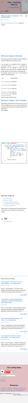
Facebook (3, 379)
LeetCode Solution (10, 390)
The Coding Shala (14, 3)
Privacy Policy (16, 393)
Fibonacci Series (8, 200)
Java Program (19, 390)
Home (2, 23)
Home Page (3, 388)
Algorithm (15, 388)
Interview (10, 388)
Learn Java (3, 389)
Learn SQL (9, 389)
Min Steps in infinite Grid (10, 205)
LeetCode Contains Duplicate (11, 202)
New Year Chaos (8, 198)
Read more (23, 295)
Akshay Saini (25, 394)
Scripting (3, 390)
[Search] (26, 2)
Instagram (3, 381)
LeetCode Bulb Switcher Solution (12, 203)
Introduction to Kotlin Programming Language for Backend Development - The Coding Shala (12, 301)
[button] (26, 16)
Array (5, 218)
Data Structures (22, 388)
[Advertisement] (14, 40)
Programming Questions (11, 23)
